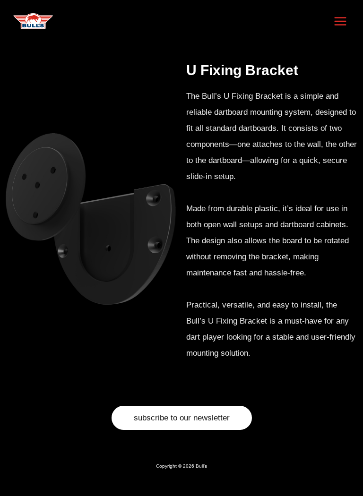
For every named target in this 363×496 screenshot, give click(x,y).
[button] (182, 418)
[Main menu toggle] (341, 21)
